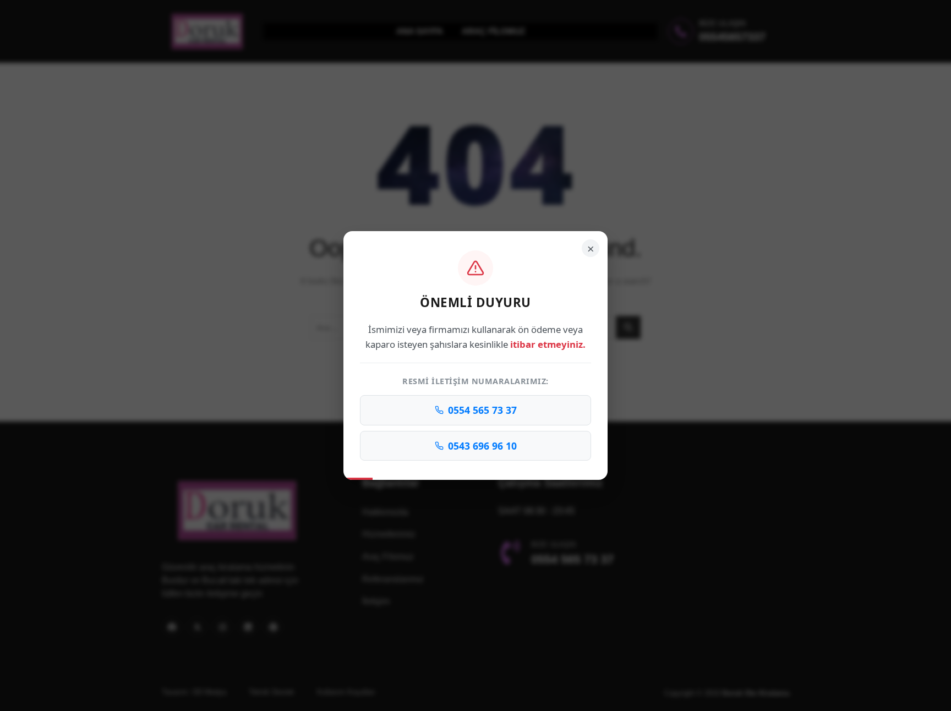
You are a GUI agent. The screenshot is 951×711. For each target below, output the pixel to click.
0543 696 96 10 (482, 445)
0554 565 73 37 (482, 410)
